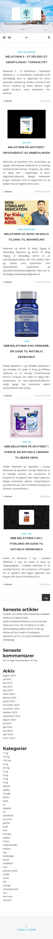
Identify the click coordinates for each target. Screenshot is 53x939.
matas (6, 841)
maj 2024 (8, 730)
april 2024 (8, 734)
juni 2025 (7, 682)
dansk (6, 797)
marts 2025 (9, 693)
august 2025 (9, 675)
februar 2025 (9, 697)
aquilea (6, 789)
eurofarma (8, 815)
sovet (6, 877)
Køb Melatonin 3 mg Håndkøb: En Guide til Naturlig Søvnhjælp (26, 351)
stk (4, 881)
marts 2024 (9, 737)
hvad (5, 826)
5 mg (24, 533)
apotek (26, 142)
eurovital (7, 819)
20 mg (6, 767)
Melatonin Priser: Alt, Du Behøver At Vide (23, 625)
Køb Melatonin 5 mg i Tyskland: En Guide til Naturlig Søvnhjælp (26, 544)
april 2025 (8, 690)
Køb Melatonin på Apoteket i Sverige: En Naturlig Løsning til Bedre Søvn (26, 452)
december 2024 (11, 704)
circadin (6, 793)
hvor (5, 830)
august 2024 (9, 719)
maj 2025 (8, 686)
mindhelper (8, 855)
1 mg (5, 752)
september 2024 (11, 715)
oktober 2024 (10, 712)
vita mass (8, 896)
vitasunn (7, 900)
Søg (46, 597)
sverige (7, 885)
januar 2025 (9, 701)
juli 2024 (7, 723)
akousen (8, 101)
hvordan (7, 833)
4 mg (5, 775)
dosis (5, 800)
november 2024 (11, 708)
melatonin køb (10, 844)
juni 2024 (7, 726)
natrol (6, 859)
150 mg (7, 760)
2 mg (5, 764)
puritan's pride (10, 870)
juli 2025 (7, 679)
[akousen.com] (26, 13)
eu (4, 811)
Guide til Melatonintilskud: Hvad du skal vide (25, 621)
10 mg (6, 756)
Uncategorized (26, 52)
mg (30, 533)
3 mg (26, 341)
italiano (6, 837)
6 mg (5, 782)
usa (4, 892)
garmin (6, 822)
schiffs (6, 874)
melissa (7, 848)
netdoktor (8, 863)
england (7, 808)
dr (4, 804)
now (5, 866)
